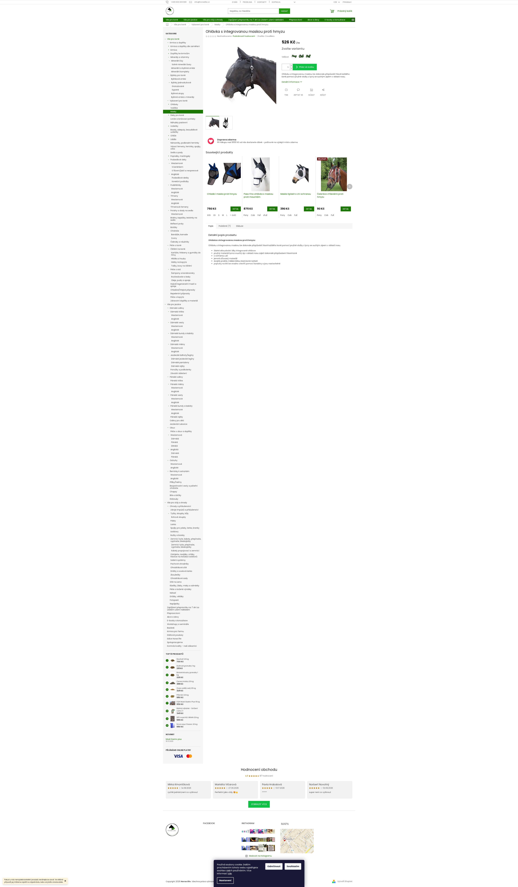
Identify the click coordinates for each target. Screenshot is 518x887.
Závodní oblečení (178, 373)
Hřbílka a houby (178, 258)
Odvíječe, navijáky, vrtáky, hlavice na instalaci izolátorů (183, 555)
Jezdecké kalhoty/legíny (182, 355)
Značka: (266, 36)
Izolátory (174, 531)
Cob (253, 215)
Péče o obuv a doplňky (181, 431)
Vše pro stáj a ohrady (177, 502)
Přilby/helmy (176, 482)
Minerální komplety (180, 71)
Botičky (173, 227)
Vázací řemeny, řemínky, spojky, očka (185, 147)
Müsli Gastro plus (174, 739)
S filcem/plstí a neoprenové (185, 170)
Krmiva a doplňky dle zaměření (185, 46)
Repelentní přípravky (180, 293)
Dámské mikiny (177, 344)
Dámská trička (177, 311)
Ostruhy (173, 460)
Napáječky (174, 603)
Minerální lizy (177, 60)
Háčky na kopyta (179, 262)
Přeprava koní (173, 613)
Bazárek (170, 627)
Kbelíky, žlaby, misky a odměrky (184, 585)
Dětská (174, 446)
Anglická (174, 449)
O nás (234, 2)
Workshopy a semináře (178, 624)
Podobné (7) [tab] (225, 226)
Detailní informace (290, 82)
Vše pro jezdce (174, 304)
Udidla (173, 139)
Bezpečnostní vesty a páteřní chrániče (183, 486)
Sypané (175, 89)
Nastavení (225, 880)
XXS (209, 215)
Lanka (173, 524)
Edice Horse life (174, 638)
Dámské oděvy (177, 308)
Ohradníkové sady (179, 578)
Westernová (176, 435)
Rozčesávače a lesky (180, 276)
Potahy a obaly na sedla (181, 210)
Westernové (177, 163)
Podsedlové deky (178, 159)
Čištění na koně (177, 249)
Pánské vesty (176, 395)
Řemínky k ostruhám (179, 471)
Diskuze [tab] (239, 226)
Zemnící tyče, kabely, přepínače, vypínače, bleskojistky (185, 540)
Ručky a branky (177, 535)
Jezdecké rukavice (178, 424)
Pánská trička (176, 380)
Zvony (174, 238)
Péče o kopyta (177, 297)
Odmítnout (273, 866)
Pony (246, 215)
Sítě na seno (176, 582)
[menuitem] (172, 20)
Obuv (172, 427)
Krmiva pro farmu (175, 631)
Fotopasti (174, 600)
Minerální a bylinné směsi (183, 68)
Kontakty (261, 2)
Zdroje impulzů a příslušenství (184, 509)
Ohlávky (174, 104)
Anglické (175, 174)
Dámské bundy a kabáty (182, 333)
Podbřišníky (175, 185)
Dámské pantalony (180, 362)
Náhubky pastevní (178, 122)
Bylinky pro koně (178, 75)
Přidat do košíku (306, 67)
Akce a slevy (173, 617)
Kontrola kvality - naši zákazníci (182, 646)
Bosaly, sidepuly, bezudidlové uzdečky (183, 130)
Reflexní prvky (177, 223)
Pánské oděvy (176, 377)
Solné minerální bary (181, 64)
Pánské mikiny (177, 384)
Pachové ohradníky (179, 563)
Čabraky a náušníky (179, 241)
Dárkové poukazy (175, 635)
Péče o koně (175, 245)
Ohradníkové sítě (178, 567)
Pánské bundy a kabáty (181, 406)
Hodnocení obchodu (259, 769)
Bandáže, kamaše (179, 234)
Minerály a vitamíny (179, 57)
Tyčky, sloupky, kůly (179, 513)
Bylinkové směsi (178, 79)
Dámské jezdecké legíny (182, 358)
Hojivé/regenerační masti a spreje (183, 285)
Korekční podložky (180, 181)
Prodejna (247, 2)
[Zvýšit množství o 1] (291, 65)
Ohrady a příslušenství (180, 506)
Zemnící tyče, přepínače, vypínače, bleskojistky (183, 545)
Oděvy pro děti (177, 420)
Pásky (173, 520)
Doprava (276, 2)
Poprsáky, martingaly (180, 156)
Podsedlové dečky (180, 177)
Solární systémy (178, 560)
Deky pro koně (177, 115)
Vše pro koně (173, 39)
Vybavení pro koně (178, 100)
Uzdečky (174, 126)
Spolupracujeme (175, 642)
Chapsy (173, 491)
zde (230, 873)
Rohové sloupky (178, 517)
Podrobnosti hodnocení (244, 36)
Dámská (175, 438)
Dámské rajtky (178, 366)
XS (214, 215)
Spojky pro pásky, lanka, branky (184, 528)
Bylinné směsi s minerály (182, 97)
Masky (173, 111)
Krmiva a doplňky (178, 42)
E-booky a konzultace (177, 620)
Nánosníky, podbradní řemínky (184, 142)
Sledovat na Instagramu (260, 856)
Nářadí (173, 593)
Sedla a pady (176, 152)
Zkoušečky (175, 574)
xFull (265, 215)
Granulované (178, 86)
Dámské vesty (177, 322)
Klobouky (174, 499)
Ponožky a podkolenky (180, 369)
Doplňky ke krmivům (180, 53)
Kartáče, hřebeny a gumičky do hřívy (186, 253)
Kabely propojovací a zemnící (185, 550)
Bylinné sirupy (177, 93)
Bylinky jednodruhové (181, 82)
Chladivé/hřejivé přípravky (182, 290)
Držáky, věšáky (177, 596)
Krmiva (173, 50)
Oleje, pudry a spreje (180, 280)
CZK (335, 2)
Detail (236, 209)
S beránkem (177, 167)
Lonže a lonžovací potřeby (182, 119)
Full (259, 215)
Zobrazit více (259, 804)
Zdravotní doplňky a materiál (184, 300)
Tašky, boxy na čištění (181, 265)
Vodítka (174, 108)
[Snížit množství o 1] (291, 68)
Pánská (174, 442)
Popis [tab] (210, 226)
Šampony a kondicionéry (183, 273)
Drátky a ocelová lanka (181, 571)
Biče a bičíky (175, 495)
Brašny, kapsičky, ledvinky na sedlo (183, 218)
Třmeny (174, 196)
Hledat (284, 11)
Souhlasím (293, 866)
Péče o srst (175, 269)
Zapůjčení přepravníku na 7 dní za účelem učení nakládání (183, 608)
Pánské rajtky (176, 417)
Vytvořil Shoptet (344, 881)
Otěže (173, 135)
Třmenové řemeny (179, 207)
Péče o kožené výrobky (180, 589)
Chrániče (174, 231)
